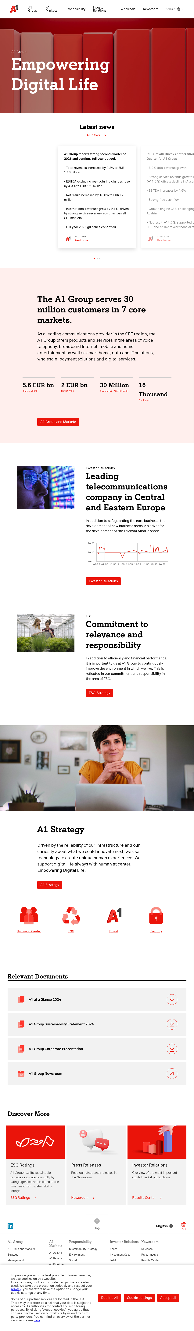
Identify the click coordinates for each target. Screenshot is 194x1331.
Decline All (109, 1298)
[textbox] (173, 9)
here (37, 1320)
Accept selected (129, 725)
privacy (16, 1289)
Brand (113, 931)
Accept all (168, 1298)
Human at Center (29, 931)
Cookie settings (139, 1298)
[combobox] (173, 9)
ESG (71, 931)
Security (156, 931)
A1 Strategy (49, 885)
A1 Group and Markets (58, 422)
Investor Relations (103, 581)
